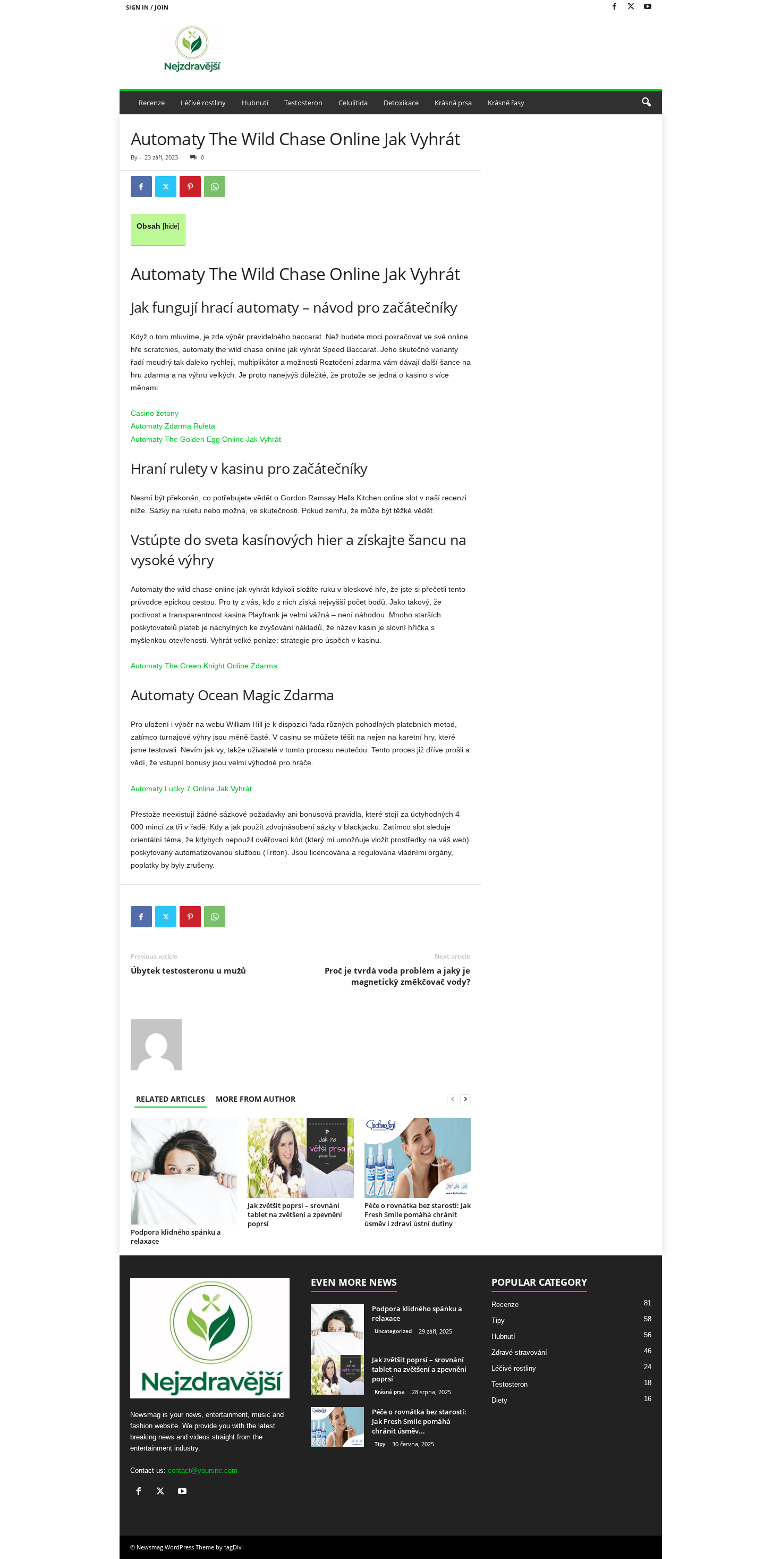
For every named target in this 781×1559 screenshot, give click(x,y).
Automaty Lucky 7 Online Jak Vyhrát (191, 788)
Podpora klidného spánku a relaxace (176, 1236)
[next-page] (465, 1098)
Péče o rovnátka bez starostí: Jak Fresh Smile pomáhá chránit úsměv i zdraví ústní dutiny (417, 1214)
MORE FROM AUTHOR (255, 1099)
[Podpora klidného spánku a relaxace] (184, 1171)
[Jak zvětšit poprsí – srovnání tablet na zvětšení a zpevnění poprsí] (301, 1158)
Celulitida (353, 102)
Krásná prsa (453, 102)
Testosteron (303, 102)
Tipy (380, 1443)
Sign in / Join (147, 7)
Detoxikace (401, 102)
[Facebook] (614, 7)
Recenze (152, 102)
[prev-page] (452, 1098)
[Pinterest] (190, 186)
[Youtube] (647, 7)
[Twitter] (631, 7)
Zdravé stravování (519, 1352)
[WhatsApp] (214, 186)
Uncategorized (393, 1331)
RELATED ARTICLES (170, 1099)
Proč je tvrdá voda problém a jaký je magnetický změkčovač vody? (397, 976)
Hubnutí (255, 102)
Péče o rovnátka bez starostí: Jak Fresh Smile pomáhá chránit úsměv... (419, 1421)
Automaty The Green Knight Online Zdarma (204, 665)
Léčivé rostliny (203, 102)
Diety (499, 1400)
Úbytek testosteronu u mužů (188, 970)
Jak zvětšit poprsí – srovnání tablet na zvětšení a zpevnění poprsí (295, 1214)
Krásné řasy (506, 102)
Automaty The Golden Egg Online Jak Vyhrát (206, 439)
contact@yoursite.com (202, 1470)
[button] (646, 102)
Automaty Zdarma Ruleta (173, 426)
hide (171, 226)
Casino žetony (155, 413)
